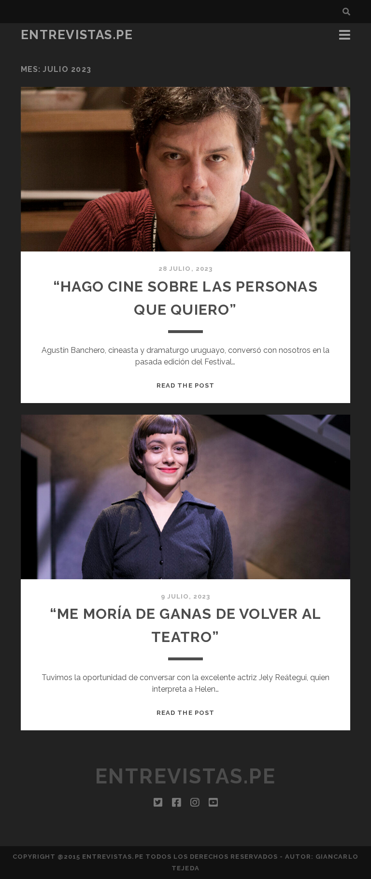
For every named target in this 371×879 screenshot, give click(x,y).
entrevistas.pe (77, 35)
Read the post (185, 385)
